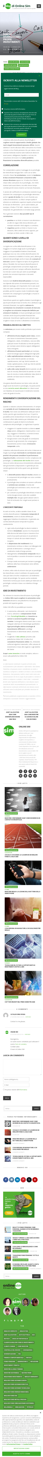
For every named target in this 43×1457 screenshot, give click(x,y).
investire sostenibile (11, 1373)
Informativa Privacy (13, 1444)
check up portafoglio (20, 1339)
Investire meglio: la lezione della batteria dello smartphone (22, 892)
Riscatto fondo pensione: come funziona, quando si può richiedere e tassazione (26, 1229)
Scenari (7, 816)
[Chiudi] (40, 1412)
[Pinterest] (23, 1179)
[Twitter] (29, 1179)
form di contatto (21, 1044)
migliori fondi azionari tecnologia (17, 1388)
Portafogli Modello (18, 616)
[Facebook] (5, 1179)
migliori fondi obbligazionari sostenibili (19, 1403)
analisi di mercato (10, 1331)
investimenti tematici (12, 1365)
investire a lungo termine (12, 69)
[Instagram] (11, 1179)
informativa (23, 1090)
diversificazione (23, 65)
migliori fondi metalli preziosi (15, 1399)
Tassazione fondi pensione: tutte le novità (26, 1256)
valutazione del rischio (21, 461)
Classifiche (8, 852)
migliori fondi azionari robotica (16, 1384)
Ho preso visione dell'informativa (14, 109)
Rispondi (28, 1017)
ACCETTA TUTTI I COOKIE (21, 1454)
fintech (29, 1358)
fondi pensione (9, 1361)
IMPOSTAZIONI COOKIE (21, 1448)
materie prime (26, 1373)
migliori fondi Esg (10, 1396)
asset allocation (13, 62)
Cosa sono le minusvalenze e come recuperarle (25, 1247)
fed (19, 1354)
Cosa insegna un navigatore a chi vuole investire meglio (22, 929)
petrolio (30, 1407)
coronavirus (27, 1350)
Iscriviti (21, 134)
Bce (33, 1335)
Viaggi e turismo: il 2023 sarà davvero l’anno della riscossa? (26, 1239)
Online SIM (6, 47)
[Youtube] (35, 1179)
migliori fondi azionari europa (15, 1380)
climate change (9, 1346)
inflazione (34, 1361)
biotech (7, 1339)
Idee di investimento (10, 32)
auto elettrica (24, 1335)
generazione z (23, 1361)
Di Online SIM (16, 1126)
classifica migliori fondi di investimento (19, 1342)
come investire (25, 62)
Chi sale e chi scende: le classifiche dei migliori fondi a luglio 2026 (21, 856)
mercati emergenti (31, 1377)
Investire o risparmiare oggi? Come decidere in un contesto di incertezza (22, 819)
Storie (7, 889)
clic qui (6, 104)
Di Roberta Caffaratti (18, 1143)
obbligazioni (19, 1407)
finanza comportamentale (13, 1358)
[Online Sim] (12, 1285)
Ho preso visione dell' (16, 1090)
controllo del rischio (10, 65)
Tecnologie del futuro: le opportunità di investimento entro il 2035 (20, 966)
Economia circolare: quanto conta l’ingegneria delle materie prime (26, 1265)
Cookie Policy (27, 1444)
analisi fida (24, 1331)
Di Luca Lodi (16, 1134)
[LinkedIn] (17, 1179)
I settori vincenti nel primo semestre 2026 (20, 1002)
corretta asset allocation (17, 388)
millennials (8, 1407)
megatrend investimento (13, 1377)
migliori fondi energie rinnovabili (16, 1392)
